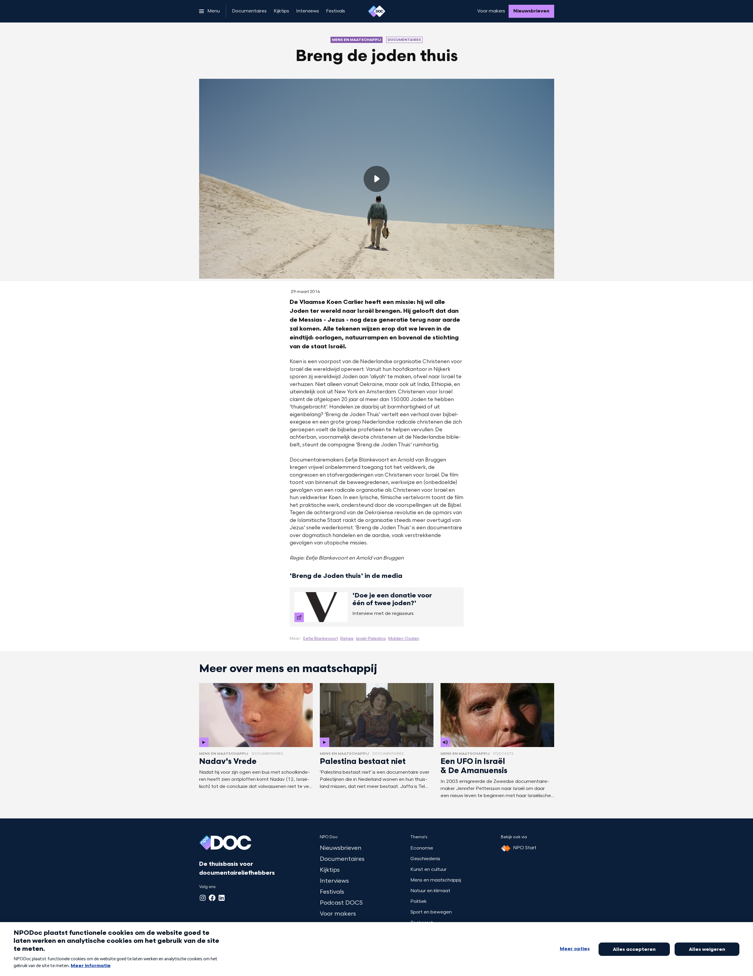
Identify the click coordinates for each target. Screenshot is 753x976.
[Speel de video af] (377, 179)
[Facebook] (212, 897)
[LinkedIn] (221, 897)
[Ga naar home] (377, 11)
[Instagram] (202, 897)
